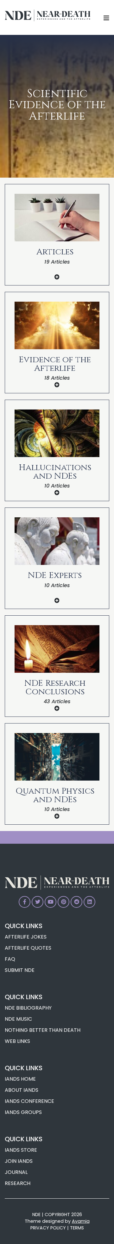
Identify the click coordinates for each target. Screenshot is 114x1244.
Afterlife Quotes (28, 948)
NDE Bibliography (28, 1008)
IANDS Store (21, 1150)
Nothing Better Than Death (42, 1030)
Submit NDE (20, 970)
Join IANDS (19, 1161)
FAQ (10, 959)
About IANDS (21, 1090)
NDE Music (18, 1019)
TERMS (77, 1228)
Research (17, 1183)
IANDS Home (20, 1079)
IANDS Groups (23, 1112)
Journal (16, 1172)
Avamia (81, 1221)
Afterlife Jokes (26, 936)
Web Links (17, 1041)
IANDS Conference (29, 1101)
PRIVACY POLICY (48, 1228)
